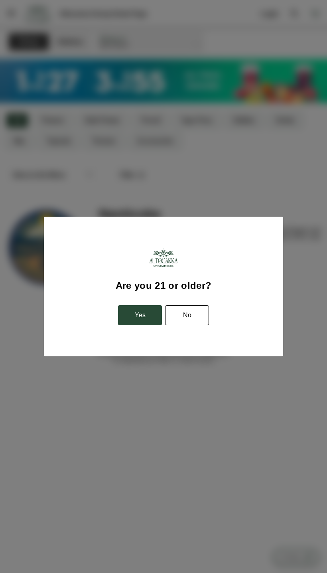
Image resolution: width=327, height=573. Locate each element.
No (187, 315)
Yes (140, 315)
